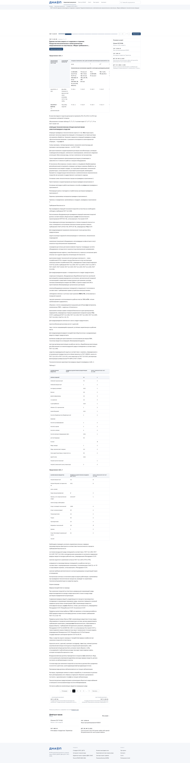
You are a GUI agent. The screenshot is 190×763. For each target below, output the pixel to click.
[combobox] (131, 2)
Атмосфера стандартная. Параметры (61, 730)
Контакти (103, 2)
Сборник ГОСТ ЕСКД (56, 720)
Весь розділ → (105, 715)
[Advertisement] (95, 20)
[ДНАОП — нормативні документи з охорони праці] (55, 2)
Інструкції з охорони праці (79, 753)
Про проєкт (96, 2)
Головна (51, 6)
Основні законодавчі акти (102, 750)
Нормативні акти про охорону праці (104, 753)
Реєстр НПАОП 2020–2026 (79, 758)
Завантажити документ (56, 49)
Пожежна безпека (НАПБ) (102, 758)
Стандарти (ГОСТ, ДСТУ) (71, 6)
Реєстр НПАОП (82, 2)
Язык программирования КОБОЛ (91, 722)
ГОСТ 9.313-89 (53, 39)
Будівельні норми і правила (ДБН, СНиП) (83, 755)
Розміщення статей (125, 758)
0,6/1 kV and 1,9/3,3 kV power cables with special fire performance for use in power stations (95, 731)
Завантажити (136, 34)
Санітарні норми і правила (102, 755)
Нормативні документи (70, 2)
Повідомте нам (75, 709)
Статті (89, 2)
